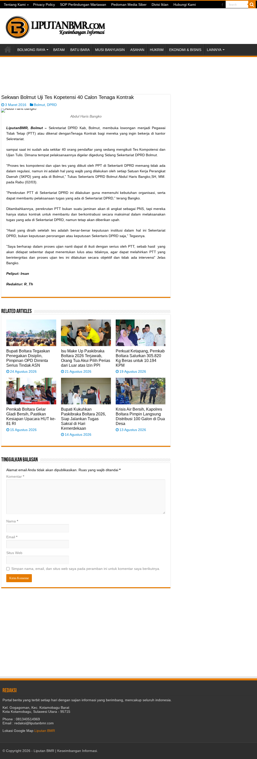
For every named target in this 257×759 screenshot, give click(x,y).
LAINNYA (214, 50)
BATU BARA (80, 50)
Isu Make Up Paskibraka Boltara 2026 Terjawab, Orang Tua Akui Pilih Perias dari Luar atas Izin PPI (85, 358)
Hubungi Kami (184, 5)
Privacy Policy (44, 5)
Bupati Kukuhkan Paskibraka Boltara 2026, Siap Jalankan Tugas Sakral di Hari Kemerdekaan (83, 418)
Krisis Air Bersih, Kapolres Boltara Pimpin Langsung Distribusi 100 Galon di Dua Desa (140, 416)
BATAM (59, 50)
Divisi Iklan (160, 5)
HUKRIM (157, 50)
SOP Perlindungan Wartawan (83, 5)
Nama (12, 521)
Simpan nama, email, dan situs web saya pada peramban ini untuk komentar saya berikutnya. (85, 569)
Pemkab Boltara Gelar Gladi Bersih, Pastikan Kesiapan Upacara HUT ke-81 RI (31, 416)
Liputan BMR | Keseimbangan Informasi (65, 751)
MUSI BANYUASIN (110, 50)
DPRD (52, 105)
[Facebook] (222, 5)
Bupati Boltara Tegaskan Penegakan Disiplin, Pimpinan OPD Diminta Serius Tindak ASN (28, 358)
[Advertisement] (86, 81)
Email (11, 537)
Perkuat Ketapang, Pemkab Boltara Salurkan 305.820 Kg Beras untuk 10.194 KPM (140, 358)
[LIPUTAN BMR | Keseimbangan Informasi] (55, 25)
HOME (7, 49)
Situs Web (14, 553)
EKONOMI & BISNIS (185, 50)
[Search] (252, 4)
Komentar (15, 476)
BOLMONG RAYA (31, 50)
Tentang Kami (15, 5)
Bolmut (39, 105)
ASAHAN (137, 50)
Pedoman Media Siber (129, 5)
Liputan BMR (44, 731)
